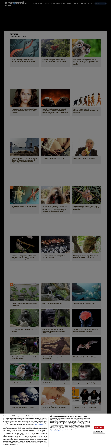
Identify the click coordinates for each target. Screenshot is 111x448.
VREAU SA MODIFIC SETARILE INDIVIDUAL (99, 432)
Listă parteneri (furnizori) (56, 430)
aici (39, 436)
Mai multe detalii (39, 424)
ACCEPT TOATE (99, 427)
